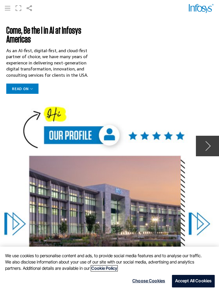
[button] (8, 8)
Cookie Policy (104, 268)
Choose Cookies (148, 280)
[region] (109, 269)
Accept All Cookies (193, 280)
